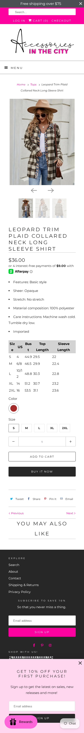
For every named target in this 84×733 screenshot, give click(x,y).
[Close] (80, 663)
